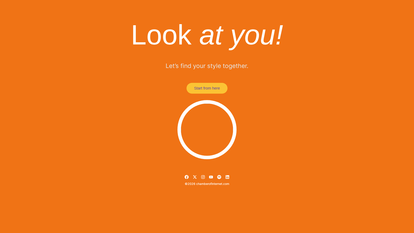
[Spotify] (219, 177)
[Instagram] (203, 177)
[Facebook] (187, 177)
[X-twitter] (195, 177)
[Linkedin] (227, 177)
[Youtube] (211, 177)
